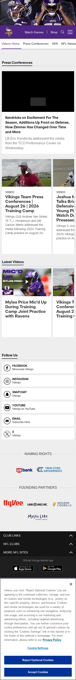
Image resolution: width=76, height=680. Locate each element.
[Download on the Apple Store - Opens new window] (23, 568)
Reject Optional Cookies (38, 660)
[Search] (62, 32)
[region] (38, 629)
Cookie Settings (38, 648)
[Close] (71, 584)
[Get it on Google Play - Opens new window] (52, 570)
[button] (38, 102)
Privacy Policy (18, 639)
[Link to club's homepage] (8, 30)
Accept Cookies (38, 672)
